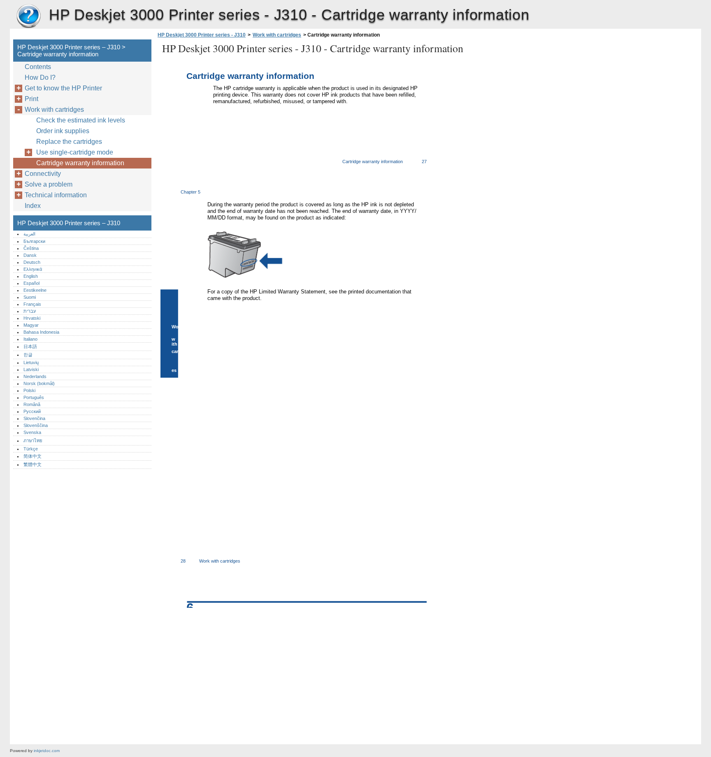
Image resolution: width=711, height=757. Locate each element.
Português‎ (33, 397)
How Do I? (40, 77)
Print (31, 98)
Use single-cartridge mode (74, 152)
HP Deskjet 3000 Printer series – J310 (28, 16)
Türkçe (30, 448)
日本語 (30, 346)
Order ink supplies (62, 130)
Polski (29, 390)
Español (31, 283)
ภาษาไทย (32, 440)
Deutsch (31, 262)
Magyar (31, 325)
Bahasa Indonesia (41, 332)
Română (31, 404)
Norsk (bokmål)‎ (39, 383)
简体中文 (32, 456)
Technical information (56, 195)
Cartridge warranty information (80, 162)
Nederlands (34, 376)
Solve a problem (48, 184)
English (30, 276)
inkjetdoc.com (47, 750)
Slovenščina (35, 425)
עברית (29, 311)
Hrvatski (31, 318)
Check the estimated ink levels (80, 120)
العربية (29, 233)
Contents (38, 66)
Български (34, 241)
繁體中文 (32, 464)
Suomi (29, 297)
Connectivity (43, 173)
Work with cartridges (277, 35)
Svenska (32, 432)
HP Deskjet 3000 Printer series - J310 (202, 35)
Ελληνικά (32, 269)
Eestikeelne (34, 290)
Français (32, 304)
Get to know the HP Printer (63, 88)
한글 (28, 354)
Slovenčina (34, 418)
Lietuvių (31, 362)
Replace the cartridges (69, 141)
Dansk (30, 255)
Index (33, 205)
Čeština (31, 248)
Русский (32, 411)
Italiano (30, 339)
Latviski (31, 369)
